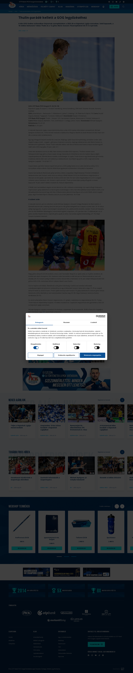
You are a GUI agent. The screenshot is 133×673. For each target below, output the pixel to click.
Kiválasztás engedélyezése (66, 355)
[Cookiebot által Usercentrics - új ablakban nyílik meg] (97, 316)
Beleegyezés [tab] (39, 322)
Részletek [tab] (66, 322)
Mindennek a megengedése (92, 355)
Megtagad (40, 355)
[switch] (56, 347)
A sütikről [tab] (94, 322)
